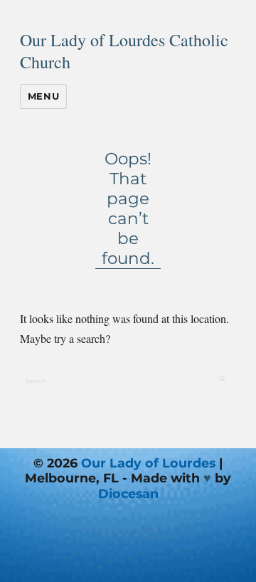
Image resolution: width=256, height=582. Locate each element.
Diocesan (128, 493)
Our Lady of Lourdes (148, 462)
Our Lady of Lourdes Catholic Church (124, 50)
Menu (43, 96)
